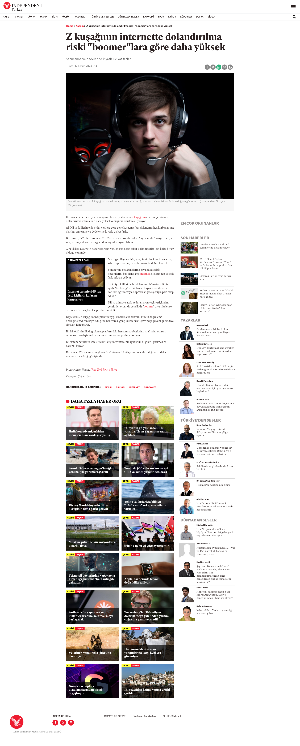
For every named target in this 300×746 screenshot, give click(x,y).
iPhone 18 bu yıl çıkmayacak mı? (146, 546)
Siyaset (19, 17)
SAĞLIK (172, 17)
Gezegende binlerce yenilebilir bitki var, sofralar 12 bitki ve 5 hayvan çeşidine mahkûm (214, 451)
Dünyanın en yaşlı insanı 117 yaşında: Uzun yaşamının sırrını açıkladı (146, 432)
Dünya (31, 17)
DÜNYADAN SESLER (128, 17)
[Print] (230, 67)
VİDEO (211, 17)
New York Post (99, 369)
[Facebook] (55, 723)
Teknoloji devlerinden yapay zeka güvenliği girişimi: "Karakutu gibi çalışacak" (92, 579)
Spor (161, 17)
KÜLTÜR (66, 17)
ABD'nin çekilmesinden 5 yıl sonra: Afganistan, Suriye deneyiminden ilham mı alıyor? (215, 595)
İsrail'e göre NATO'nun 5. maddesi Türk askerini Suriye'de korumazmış (215, 506)
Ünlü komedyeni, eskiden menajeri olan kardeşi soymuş (89, 433)
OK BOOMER (150, 387)
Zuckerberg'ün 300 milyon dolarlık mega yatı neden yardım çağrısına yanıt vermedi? (146, 616)
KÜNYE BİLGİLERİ (115, 716)
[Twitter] (63, 723)
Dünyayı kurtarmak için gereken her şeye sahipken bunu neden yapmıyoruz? (216, 351)
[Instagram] (71, 723)
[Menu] (293, 7)
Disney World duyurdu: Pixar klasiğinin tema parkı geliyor (89, 507)
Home (69, 26)
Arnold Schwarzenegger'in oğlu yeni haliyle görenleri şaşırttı (90, 470)
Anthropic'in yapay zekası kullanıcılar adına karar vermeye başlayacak (91, 616)
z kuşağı (120, 387)
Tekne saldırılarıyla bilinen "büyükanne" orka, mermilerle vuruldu (145, 505)
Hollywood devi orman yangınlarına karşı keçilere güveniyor (142, 653)
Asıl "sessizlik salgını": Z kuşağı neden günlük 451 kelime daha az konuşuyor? (216, 369)
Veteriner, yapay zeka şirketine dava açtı (90, 654)
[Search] (294, 17)
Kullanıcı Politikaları (145, 716)
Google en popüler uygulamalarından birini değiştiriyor (85, 690)
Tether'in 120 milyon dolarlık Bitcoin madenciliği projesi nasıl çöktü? (216, 293)
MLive (113, 369)
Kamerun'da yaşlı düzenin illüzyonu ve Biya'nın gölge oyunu (212, 432)
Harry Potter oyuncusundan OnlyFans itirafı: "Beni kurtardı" (216, 308)
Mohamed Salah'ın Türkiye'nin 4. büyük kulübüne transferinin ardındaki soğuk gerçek (216, 406)
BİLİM (55, 17)
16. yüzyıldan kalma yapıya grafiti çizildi (147, 691)
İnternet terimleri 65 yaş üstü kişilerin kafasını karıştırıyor (84, 295)
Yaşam (43, 17)
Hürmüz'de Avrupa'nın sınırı (213, 485)
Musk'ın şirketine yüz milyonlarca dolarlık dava (92, 544)
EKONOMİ (148, 17)
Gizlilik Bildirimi (172, 716)
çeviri (108, 387)
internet (145, 274)
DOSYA (199, 17)
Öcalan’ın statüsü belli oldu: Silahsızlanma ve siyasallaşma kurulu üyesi (214, 332)
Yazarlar (80, 17)
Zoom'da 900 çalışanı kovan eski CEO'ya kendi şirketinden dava (146, 470)
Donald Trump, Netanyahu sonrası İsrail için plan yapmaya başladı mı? (215, 388)
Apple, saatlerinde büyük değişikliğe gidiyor (141, 581)
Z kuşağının (139, 217)
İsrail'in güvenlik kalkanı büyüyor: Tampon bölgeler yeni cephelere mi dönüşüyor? (215, 532)
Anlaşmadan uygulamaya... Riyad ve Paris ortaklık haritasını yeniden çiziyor (216, 551)
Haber (6, 17)
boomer (148, 306)
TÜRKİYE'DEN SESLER (102, 17)
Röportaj (186, 17)
